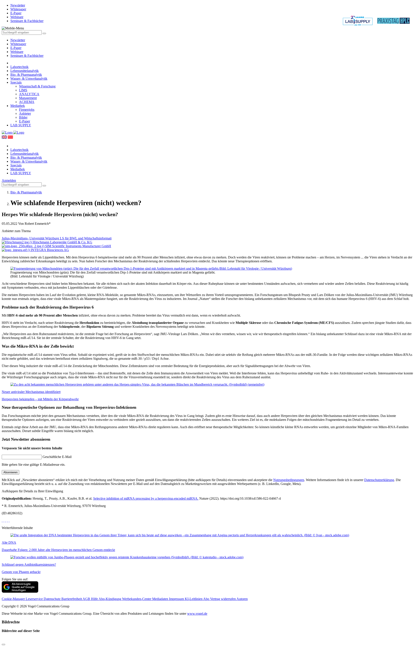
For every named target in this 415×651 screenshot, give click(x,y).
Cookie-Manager (14, 599)
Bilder (23, 117)
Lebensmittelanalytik (24, 71)
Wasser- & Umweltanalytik (28, 78)
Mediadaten (160, 599)
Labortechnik (19, 67)
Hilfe (95, 599)
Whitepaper (18, 44)
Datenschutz (52, 599)
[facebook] (2, 520)
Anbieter (25, 113)
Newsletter (17, 40)
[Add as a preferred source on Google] (20, 591)
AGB (87, 599)
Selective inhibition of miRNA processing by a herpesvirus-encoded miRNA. (145, 498)
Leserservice (35, 599)
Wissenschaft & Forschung (37, 86)
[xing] (5, 520)
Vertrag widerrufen (223, 599)
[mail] (9, 520)
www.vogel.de (197, 613)
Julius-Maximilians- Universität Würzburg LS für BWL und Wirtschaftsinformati (57, 238)
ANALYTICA (29, 94)
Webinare (16, 52)
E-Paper (15, 48)
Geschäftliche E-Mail (57, 457)
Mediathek (17, 106)
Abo (206, 599)
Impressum (177, 599)
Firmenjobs (26, 109)
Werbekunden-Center (137, 599)
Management (28, 98)
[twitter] (3, 520)
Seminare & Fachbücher (26, 55)
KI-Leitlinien (194, 599)
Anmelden (9, 180)
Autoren (242, 599)
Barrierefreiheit (72, 599)
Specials (16, 82)
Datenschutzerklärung (379, 480)
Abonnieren (10, 472)
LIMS (23, 90)
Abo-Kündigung (110, 599)
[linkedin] (7, 520)
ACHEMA (26, 102)
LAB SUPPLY (20, 125)
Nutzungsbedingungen (288, 480)
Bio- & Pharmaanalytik (26, 74)
